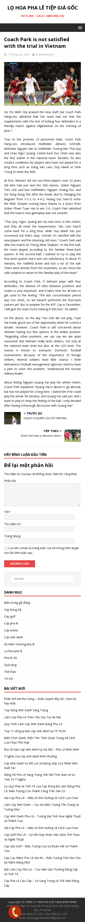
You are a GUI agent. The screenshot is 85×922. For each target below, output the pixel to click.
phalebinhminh (44, 54)
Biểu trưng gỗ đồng (17, 603)
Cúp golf (9, 616)
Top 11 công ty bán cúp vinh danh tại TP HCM (34, 731)
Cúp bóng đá (12, 610)
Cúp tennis (11, 630)
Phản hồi (10, 481)
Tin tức (8, 678)
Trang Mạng (12, 536)
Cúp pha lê (11, 623)
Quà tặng (10, 665)
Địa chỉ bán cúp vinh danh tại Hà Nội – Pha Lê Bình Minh (41, 749)
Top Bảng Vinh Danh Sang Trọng (26, 710)
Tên (6, 512)
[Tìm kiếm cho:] (42, 578)
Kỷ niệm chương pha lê (19, 644)
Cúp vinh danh (13, 637)
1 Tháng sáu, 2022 (18, 54)
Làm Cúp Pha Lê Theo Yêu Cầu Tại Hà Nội (32, 717)
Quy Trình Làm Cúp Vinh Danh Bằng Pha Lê (33, 724)
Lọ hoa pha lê (13, 651)
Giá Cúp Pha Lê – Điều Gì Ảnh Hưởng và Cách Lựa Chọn (41, 798)
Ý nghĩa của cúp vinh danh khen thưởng (30, 756)
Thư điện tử (12, 524)
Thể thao (10, 672)
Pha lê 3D (10, 658)
